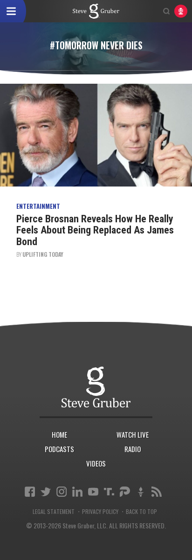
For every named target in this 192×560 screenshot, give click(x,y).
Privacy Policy (100, 511)
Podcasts (59, 449)
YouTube (93, 492)
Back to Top (141, 511)
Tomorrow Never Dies (96, 11)
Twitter (46, 492)
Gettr (141, 492)
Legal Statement (54, 511)
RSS (156, 492)
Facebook (30, 492)
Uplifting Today (42, 254)
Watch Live (133, 434)
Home (59, 434)
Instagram (61, 492)
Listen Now (180, 11)
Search (166, 11)
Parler (125, 492)
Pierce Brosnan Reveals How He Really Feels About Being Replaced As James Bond (95, 230)
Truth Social (109, 492)
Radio (132, 449)
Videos (96, 463)
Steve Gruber (96, 387)
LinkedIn (77, 492)
